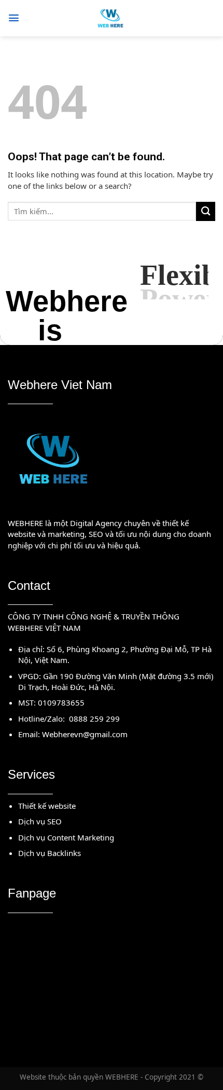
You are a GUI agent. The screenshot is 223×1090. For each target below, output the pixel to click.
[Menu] (14, 18)
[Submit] (205, 211)
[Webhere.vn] (112, 18)
